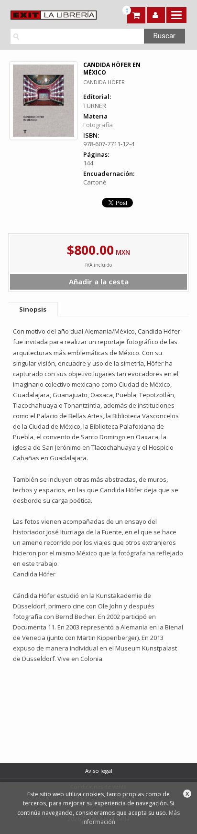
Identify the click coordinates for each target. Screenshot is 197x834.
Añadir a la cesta (99, 281)
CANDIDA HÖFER (104, 82)
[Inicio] (53, 15)
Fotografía (98, 124)
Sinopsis (32, 309)
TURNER (94, 105)
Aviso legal (98, 770)
